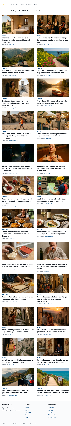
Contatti (50, 412)
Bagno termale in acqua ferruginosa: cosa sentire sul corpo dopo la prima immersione (51, 168)
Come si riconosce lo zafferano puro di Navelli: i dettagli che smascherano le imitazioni (17, 201)
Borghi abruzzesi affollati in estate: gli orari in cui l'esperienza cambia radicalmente (52, 299)
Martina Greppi (13, 75)
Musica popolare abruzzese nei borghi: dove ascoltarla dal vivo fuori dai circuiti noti (52, 40)
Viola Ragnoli (12, 108)
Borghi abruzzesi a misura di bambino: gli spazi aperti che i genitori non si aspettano (18, 136)
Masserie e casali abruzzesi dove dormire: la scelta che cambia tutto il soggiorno (16, 40)
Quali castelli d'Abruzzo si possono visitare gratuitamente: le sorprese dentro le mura (15, 103)
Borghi (15, 11)
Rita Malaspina (48, 203)
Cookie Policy (52, 417)
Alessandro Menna (14, 140)
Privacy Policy (52, 415)
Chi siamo (51, 407)
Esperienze (30, 11)
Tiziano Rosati (12, 45)
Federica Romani (48, 236)
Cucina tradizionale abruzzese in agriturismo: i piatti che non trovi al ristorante (15, 234)
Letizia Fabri (12, 269)
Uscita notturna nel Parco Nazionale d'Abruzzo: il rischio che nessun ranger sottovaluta (17, 168)
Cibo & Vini (22, 11)
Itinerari (9, 11)
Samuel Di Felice (48, 45)
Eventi (38, 11)
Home (3, 11)
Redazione (51, 410)
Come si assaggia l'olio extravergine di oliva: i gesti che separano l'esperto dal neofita (52, 266)
